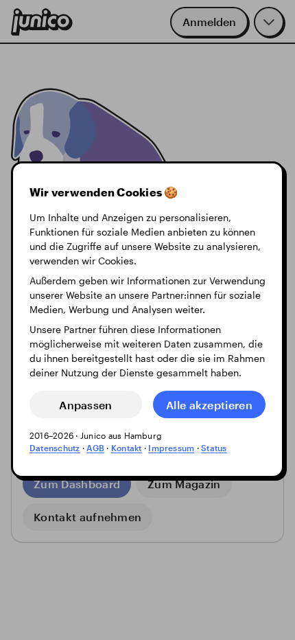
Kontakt (126, 448)
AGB (95, 448)
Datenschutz (55, 448)
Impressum (171, 448)
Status (213, 448)
